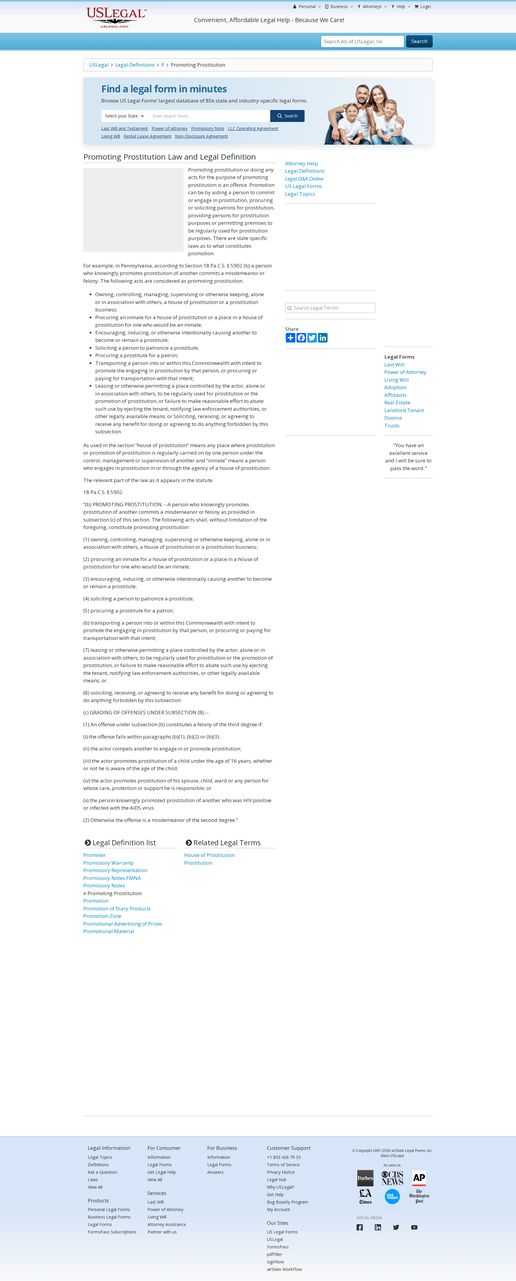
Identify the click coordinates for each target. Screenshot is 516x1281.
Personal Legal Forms (109, 1209)
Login (425, 6)
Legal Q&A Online (304, 178)
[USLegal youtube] (414, 1227)
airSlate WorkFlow (284, 1269)
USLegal (99, 64)
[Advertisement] (133, 210)
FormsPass (278, 1247)
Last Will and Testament (124, 128)
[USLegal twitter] (396, 1227)
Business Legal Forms (109, 1217)
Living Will (110, 136)
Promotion (95, 900)
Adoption (395, 387)
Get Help (275, 1194)
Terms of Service (283, 1164)
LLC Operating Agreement (253, 128)
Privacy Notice (281, 1172)
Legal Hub (276, 1179)
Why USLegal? (280, 1187)
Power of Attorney (170, 128)
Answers (215, 1172)
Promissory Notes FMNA (112, 878)
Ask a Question (102, 1172)
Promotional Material (108, 931)
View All (95, 1187)
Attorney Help (301, 163)
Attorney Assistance (167, 1224)
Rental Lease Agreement (147, 136)
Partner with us (162, 1232)
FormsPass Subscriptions (112, 1232)
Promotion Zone (102, 915)
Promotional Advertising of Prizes (122, 923)
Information (159, 1157)
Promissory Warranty (108, 862)
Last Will (394, 364)
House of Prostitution (209, 855)
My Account (278, 1209)
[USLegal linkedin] (378, 1227)
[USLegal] (115, 8)
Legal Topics (300, 193)
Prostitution (198, 862)
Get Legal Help (162, 1172)
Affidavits (395, 395)
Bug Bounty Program (287, 1202)
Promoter (94, 855)
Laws (93, 1179)
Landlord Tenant (404, 410)
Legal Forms (100, 1224)
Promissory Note (207, 128)
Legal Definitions (135, 64)
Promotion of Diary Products (117, 908)
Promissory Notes (104, 885)
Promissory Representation (115, 870)
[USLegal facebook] (360, 1227)
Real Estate (397, 402)
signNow (275, 1262)
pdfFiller (274, 1254)
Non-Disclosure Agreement (201, 136)
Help (400, 6)
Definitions (98, 1164)
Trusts (392, 425)
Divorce (393, 417)
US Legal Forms (303, 186)
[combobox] (125, 116)
